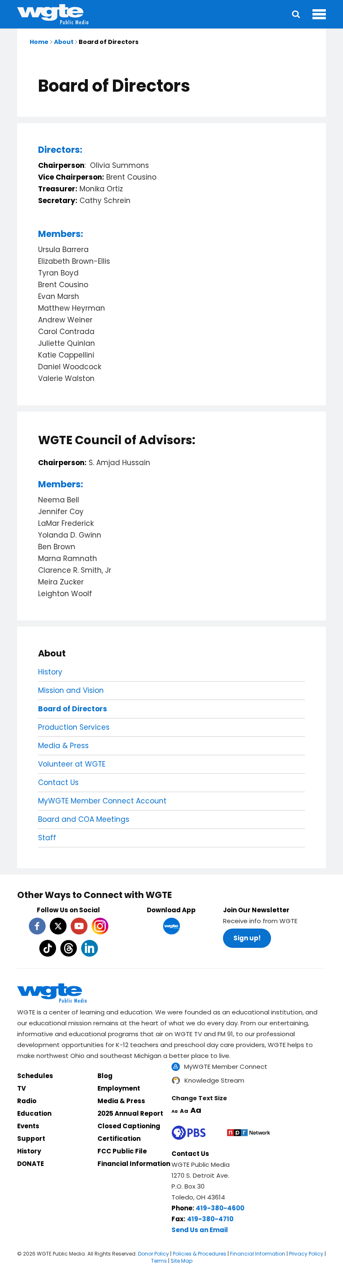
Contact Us (58, 782)
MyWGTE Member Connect (225, 1066)
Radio (26, 1100)
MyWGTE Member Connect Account (102, 801)
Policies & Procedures (199, 1253)
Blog (105, 1075)
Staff (47, 838)
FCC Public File (122, 1151)
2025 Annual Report (130, 1113)
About (64, 42)
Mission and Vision (71, 690)
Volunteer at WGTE (71, 764)
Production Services (74, 727)
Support (31, 1138)
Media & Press (63, 746)
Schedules (35, 1075)
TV (21, 1088)
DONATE (30, 1163)
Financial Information (133, 1163)
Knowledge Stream (214, 1080)
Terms (159, 1260)
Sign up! (247, 938)
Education (34, 1113)
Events (28, 1126)
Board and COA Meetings (83, 819)
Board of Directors (72, 709)
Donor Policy (153, 1253)
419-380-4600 (220, 1208)
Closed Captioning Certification (128, 1132)
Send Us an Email (200, 1229)
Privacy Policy (306, 1253)
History (50, 672)
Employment (118, 1088)
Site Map (181, 1260)
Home (39, 42)
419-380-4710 (210, 1219)
